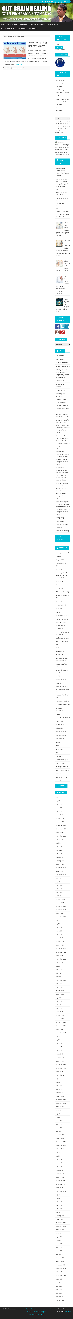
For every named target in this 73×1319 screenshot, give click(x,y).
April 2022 (59, 973)
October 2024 (60, 871)
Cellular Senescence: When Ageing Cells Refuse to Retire (62, 192)
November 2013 (61, 1103)
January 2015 (60, 1061)
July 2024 (58, 882)
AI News (58, 556)
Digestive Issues (61, 619)
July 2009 (58, 1282)
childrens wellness (61, 592)
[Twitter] (42, 1)
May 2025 (59, 850)
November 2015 (61, 1026)
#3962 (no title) (60, 356)
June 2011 (59, 1201)
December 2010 (61, 1223)
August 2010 (59, 1237)
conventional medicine (62, 595)
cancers (58, 588)
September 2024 (61, 875)
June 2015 (59, 1043)
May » (62, 132)
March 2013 (59, 1131)
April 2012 (59, 1166)
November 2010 (61, 1226)
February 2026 (60, 818)
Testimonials (23, 24)
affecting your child (61, 553)
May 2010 (59, 1247)
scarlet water (60, 732)
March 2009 (59, 1296)
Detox (58, 601)
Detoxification (60, 605)
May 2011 (59, 1205)
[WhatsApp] (64, 1)
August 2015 (59, 1036)
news (57, 714)
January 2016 (60, 1019)
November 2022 (61, 952)
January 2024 (60, 903)
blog (57, 585)
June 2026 (59, 804)
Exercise (58, 628)
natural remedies (61, 704)
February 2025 (60, 861)
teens (57, 753)
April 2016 (59, 1008)
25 (63, 128)
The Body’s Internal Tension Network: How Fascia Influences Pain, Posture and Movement (63, 203)
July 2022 (58, 966)
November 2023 (61, 910)
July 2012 (58, 1156)
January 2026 (60, 822)
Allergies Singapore (61, 563)
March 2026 (59, 815)
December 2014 (61, 1064)
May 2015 (59, 1047)
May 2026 (59, 808)
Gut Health (59, 651)
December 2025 (61, 825)
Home (3, 24)
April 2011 (59, 1209)
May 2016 (59, 1005)
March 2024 (59, 896)
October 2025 (60, 832)
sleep (57, 742)
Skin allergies (60, 735)
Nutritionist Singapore (39, 1312)
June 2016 (59, 1001)
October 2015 (60, 1029)
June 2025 (59, 846)
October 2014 (60, 1071)
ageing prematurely (18, 68)
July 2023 (58, 924)
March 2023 (59, 938)
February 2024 (60, 899)
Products (58, 96)
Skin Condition (60, 738)
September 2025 (61, 836)
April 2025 (59, 853)
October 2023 (60, 913)
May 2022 (59, 969)
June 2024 (59, 885)
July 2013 (58, 1117)
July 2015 (58, 1040)
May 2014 (59, 1086)
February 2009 (60, 1300)
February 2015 (60, 1057)
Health (7, 68)
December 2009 (61, 1265)
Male (57, 683)
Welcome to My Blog (62, 531)
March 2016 (59, 1012)
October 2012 (60, 1149)
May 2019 (59, 984)
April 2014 (59, 1089)
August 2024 (59, 878)
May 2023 (59, 931)
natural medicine (61, 701)
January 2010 (60, 1261)
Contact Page (21, 28)
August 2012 (59, 1152)
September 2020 (61, 980)
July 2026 (58, 801)
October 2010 (60, 1230)
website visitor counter (62, 154)
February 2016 (60, 1015)
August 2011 (59, 1195)
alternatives (63, 152)
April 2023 (59, 934)
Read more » (20, 64)
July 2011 (58, 1198)
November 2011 (61, 1184)
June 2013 (59, 1121)
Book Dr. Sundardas (7, 28)
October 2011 (60, 1187)
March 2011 (59, 1212)
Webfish (63, 49)
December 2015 (61, 1022)
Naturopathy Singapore (36, 1314)
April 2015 (59, 1050)
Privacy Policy (33, 28)
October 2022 (60, 955)
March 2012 (59, 1170)
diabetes (58, 608)
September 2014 (61, 1075)
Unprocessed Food (61, 770)
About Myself (60, 359)
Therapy (58, 756)
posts (57, 721)
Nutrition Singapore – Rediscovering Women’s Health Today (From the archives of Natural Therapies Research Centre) (62, 491)
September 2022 (61, 959)
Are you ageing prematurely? (37, 44)
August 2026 (59, 797)
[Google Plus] (48, 1)
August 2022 (59, 962)
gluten (58, 647)
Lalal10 (58, 676)
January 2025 (60, 864)
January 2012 (60, 1177)
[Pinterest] (61, 1)
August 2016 (59, 998)
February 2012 (60, 1173)
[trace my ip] (63, 543)
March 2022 (59, 976)
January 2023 (60, 945)
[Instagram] (58, 1)
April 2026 (59, 811)
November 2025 (61, 829)
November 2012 (61, 1145)
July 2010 (58, 1240)
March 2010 (59, 1254)
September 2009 (61, 1275)
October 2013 (60, 1107)
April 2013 (59, 1128)
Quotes (58, 724)
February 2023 (60, 941)
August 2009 (59, 1279)
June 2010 (59, 1244)
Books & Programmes (38, 24)
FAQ (15, 24)
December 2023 (61, 906)
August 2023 (59, 920)
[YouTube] (55, 1)
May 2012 (59, 1163)
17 (61, 126)
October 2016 (60, 994)
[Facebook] (45, 1)
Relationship (59, 728)
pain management (61, 717)
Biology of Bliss (60, 80)
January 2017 (60, 991)
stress (57, 746)
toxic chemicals (60, 763)
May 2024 (59, 889)
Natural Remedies (31, 1309)
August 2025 (59, 839)
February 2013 (60, 1135)
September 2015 (61, 1033)
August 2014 (59, 1078)
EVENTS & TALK (52, 24)
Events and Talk (60, 390)
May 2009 (59, 1289)
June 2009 (59, 1286)
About (10, 24)
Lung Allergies (60, 679)
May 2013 (59, 1124)
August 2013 (59, 1114)
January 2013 (60, 1138)
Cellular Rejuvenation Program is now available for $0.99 (62, 214)
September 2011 (61, 1191)
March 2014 (59, 1093)
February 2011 (60, 1216)
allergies (58, 560)
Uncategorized (60, 767)
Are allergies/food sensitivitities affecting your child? (63, 575)
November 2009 (61, 1268)
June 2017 (59, 987)
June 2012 (59, 1159)
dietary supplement (61, 615)
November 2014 (61, 1068)
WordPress (67, 1312)
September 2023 (61, 917)
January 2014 (60, 1096)
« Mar (57, 132)
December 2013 (61, 1100)
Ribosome (52, 1309)
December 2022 (61, 948)
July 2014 (58, 1082)
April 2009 (59, 1293)
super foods (59, 749)
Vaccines (58, 774)
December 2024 (61, 867)
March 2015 (59, 1054)
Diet (57, 612)
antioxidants (59, 569)
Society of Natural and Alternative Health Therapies (62, 101)
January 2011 (60, 1219)
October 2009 (60, 1272)
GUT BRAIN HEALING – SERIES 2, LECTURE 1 (62, 408)
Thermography (60, 760)
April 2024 (59, 892)
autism (58, 581)
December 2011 (61, 1180)
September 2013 (61, 1110)
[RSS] (68, 1)
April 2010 (59, 1251)
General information (62, 641)
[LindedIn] (52, 1)
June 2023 (59, 927)
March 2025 (59, 857)
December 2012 (61, 1142)
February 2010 (60, 1258)
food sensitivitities (61, 638)
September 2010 (61, 1233)
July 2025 (58, 843)
